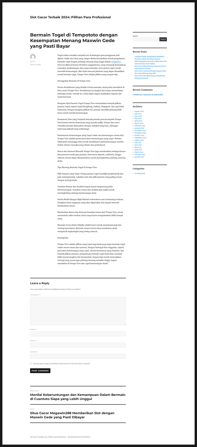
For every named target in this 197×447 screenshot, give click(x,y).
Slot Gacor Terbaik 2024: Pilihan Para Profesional (70, 17)
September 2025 (140, 138)
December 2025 (140, 131)
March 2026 (139, 123)
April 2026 (138, 121)
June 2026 (138, 116)
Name (33, 329)
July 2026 (138, 114)
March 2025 (139, 152)
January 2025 (139, 157)
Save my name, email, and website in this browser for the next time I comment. (61, 364)
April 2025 (138, 150)
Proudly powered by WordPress (79, 437)
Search (135, 36)
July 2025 (138, 143)
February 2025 (140, 155)
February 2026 (140, 126)
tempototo (116, 62)
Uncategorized (140, 173)
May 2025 (138, 147)
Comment (35, 295)
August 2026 (139, 111)
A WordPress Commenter (142, 95)
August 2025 (139, 140)
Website (34, 352)
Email (33, 341)
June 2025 (138, 145)
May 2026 (138, 119)
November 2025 (140, 133)
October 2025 (139, 135)
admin (32, 61)
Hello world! (158, 95)
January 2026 (139, 128)
